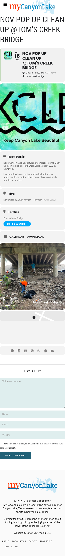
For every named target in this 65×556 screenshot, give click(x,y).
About (6, 541)
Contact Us (11, 547)
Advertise (46, 541)
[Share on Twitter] (19, 350)
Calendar (16, 236)
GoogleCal (35, 236)
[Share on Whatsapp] (39, 350)
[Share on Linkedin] (25, 350)
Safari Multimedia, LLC (39, 532)
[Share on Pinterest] (32, 350)
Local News (19, 541)
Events (33, 541)
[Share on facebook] (12, 350)
